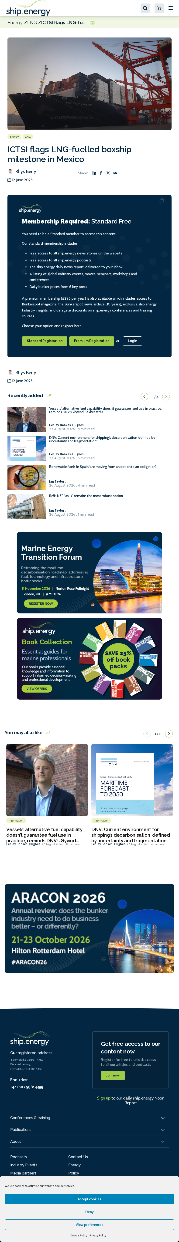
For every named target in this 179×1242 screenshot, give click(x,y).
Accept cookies (89, 1199)
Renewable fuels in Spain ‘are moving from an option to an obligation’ (102, 467)
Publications (20, 1129)
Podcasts (18, 1157)
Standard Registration (44, 341)
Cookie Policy (78, 1235)
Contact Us (78, 1157)
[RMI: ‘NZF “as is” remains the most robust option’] (26, 508)
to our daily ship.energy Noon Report (130, 1100)
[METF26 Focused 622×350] (89, 572)
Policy (73, 1173)
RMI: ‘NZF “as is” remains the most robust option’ (86, 496)
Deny (89, 1212)
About (15, 1141)
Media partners (23, 1173)
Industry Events (23, 1165)
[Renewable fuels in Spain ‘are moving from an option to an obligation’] (26, 479)
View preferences (89, 1225)
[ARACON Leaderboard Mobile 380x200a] (89, 928)
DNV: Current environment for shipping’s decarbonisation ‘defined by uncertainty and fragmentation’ (102, 439)
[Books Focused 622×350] (89, 658)
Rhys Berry (25, 171)
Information (16, 820)
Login (132, 341)
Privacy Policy (98, 1235)
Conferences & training (30, 1118)
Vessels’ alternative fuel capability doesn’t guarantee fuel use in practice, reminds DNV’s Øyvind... (44, 835)
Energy (15, 22)
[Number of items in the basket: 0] (159, 8)
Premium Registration (91, 341)
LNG (32, 22)
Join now (113, 1075)
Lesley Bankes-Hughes (23, 844)
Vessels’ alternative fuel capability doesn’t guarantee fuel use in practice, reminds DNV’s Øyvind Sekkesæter (105, 410)
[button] (144, 397)
